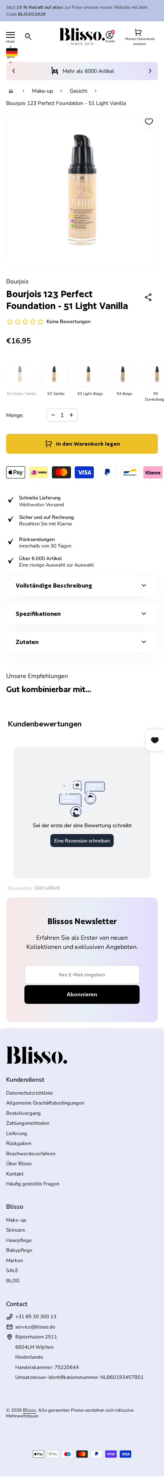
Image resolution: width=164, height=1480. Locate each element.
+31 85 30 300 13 (35, 1316)
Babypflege (19, 1250)
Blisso (29, 1410)
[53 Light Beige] (88, 374)
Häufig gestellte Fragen (32, 1183)
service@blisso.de (35, 1327)
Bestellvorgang (23, 1113)
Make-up (42, 91)
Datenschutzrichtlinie (29, 1093)
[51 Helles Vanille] (19, 374)
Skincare (15, 1230)
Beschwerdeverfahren (30, 1153)
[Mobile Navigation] (10, 35)
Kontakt (15, 1174)
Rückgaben (18, 1143)
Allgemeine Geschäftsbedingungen (45, 1103)
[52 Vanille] (53, 374)
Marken (14, 1260)
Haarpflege (19, 1240)
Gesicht (78, 91)
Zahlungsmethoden (27, 1123)
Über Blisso (19, 1163)
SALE (12, 1270)
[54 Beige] (122, 374)
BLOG (12, 1280)
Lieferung (16, 1133)
